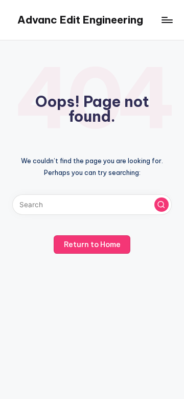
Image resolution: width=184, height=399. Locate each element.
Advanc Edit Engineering (80, 19)
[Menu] (167, 20)
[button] (161, 204)
